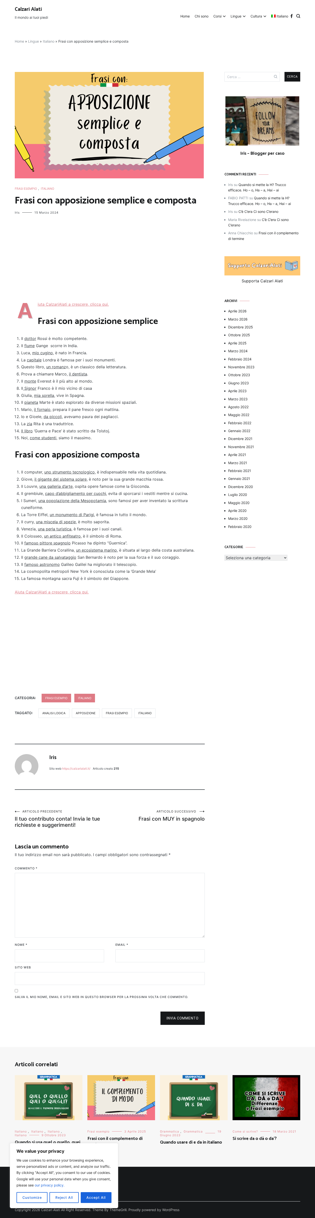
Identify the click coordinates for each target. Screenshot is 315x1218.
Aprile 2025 (237, 343)
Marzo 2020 (238, 518)
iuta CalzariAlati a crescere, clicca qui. (73, 304)
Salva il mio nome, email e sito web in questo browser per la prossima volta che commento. (101, 997)
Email (121, 945)
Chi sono (201, 16)
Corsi (217, 16)
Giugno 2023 (238, 383)
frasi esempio (117, 713)
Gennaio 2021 (239, 478)
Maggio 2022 (238, 415)
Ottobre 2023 (239, 375)
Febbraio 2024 (240, 359)
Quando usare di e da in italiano (191, 1142)
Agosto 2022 (238, 407)
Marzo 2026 (238, 319)
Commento (26, 868)
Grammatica (169, 1131)
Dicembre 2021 (240, 439)
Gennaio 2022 (239, 431)
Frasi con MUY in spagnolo (172, 816)
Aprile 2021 (237, 455)
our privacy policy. (49, 1185)
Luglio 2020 (237, 494)
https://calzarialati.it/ (76, 768)
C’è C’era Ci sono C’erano (258, 211)
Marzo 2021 (237, 463)
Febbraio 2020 (240, 526)
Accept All (96, 1197)
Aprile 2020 (237, 510)
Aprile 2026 (237, 311)
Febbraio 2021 (239, 471)
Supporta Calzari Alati (262, 280)
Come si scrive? (245, 1131)
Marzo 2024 (238, 351)
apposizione (85, 713)
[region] (64, 1175)
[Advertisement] (110, 259)
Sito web (23, 967)
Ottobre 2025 (239, 335)
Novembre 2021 (241, 447)
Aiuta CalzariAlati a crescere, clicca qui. (52, 592)
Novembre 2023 (241, 367)
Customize (32, 1197)
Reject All (64, 1197)
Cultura (256, 16)
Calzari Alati (28, 9)
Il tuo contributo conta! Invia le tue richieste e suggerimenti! (57, 819)
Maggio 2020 (239, 503)
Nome (21, 945)
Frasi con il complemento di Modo (114, 1142)
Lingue (236, 16)
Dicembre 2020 (240, 487)
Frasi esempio (26, 188)
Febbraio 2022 (239, 423)
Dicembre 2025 (240, 327)
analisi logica (53, 713)
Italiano (48, 41)
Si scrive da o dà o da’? (255, 1138)
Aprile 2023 (237, 391)
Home (185, 16)
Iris (17, 212)
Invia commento (183, 1018)
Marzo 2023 (238, 399)
